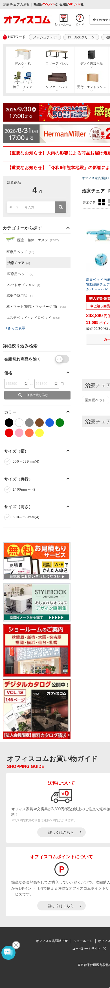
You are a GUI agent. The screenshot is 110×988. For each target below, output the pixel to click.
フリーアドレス (57, 63)
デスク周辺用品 (91, 63)
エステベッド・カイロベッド (33, 318)
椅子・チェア (22, 87)
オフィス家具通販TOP (52, 941)
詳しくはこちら (61, 832)
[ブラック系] (9, 422)
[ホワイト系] (19, 422)
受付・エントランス (91, 87)
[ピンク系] (19, 433)
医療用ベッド (95, 400)
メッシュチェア (45, 37)
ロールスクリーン (81, 37)
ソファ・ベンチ (57, 87)
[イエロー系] (39, 433)
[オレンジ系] (29, 433)
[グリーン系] (60, 422)
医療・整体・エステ (38, 240)
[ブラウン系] (39, 422)
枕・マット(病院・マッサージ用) (36, 307)
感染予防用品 (19, 296)
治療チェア (18, 263)
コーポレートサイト (86, 948)
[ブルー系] (49, 422)
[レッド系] (9, 433)
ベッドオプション (23, 285)
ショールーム (83, 941)
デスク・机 (23, 63)
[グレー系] (29, 422)
